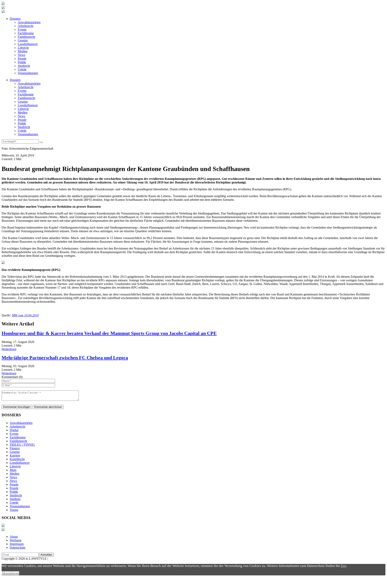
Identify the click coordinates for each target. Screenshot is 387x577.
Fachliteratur (26, 33)
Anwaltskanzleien (29, 22)
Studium (15, 499)
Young (14, 510)
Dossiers (15, 18)
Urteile (22, 69)
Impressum (17, 544)
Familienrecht (26, 36)
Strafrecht (24, 65)
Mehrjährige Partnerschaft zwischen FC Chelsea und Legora (65, 357)
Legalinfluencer (28, 44)
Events (22, 29)
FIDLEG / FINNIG (22, 444)
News (21, 55)
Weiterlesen (9, 349)
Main (13, 470)
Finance (15, 448)
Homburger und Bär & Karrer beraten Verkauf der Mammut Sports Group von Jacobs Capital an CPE (109, 333)
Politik (22, 62)
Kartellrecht (17, 459)
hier (343, 566)
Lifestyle (23, 47)
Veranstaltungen (28, 73)
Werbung (15, 540)
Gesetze (23, 40)
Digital (14, 430)
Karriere (15, 455)
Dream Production (60, 558)
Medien (22, 51)
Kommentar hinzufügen (16, 406)
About (14, 536)
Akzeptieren (10, 573)
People (22, 58)
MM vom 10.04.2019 (25, 315)
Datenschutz (17, 547)
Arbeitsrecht (25, 26)
